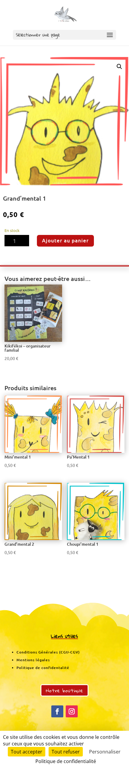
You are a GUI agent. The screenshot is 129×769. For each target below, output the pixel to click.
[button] (119, 66)
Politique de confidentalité (42, 667)
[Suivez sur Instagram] (72, 711)
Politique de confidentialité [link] (65, 761)
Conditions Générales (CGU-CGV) (48, 652)
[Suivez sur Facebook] (57, 711)
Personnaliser (105, 751)
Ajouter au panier (65, 240)
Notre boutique (64, 690)
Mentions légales (33, 659)
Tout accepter (26, 751)
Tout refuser (66, 751)
